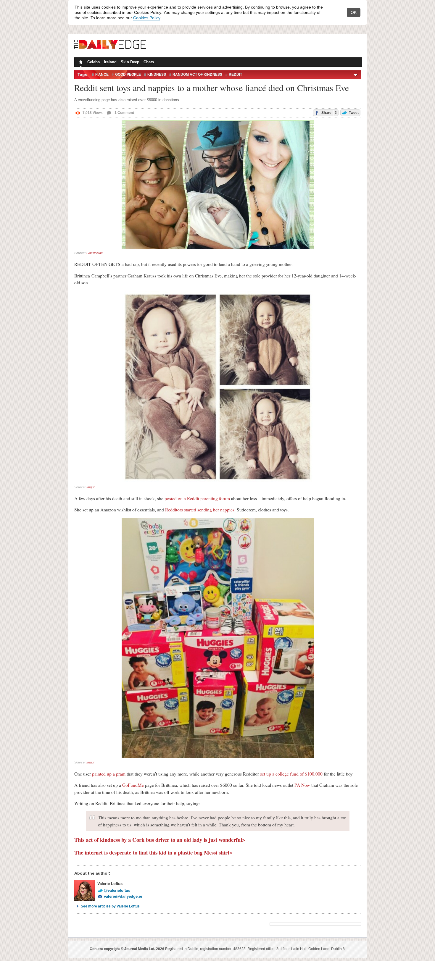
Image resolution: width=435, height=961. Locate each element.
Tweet (353, 113)
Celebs (93, 62)
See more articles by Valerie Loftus (110, 906)
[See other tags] (356, 74)
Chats (149, 62)
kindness (156, 74)
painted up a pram (108, 774)
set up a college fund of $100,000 (291, 774)
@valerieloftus (117, 890)
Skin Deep (130, 62)
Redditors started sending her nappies (199, 510)
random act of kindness (197, 74)
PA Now (302, 785)
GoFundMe (94, 253)
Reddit (235, 74)
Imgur (90, 487)
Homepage (80, 63)
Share (328, 113)
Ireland (110, 62)
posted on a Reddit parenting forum (197, 498)
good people (128, 74)
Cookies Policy (146, 17)
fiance (102, 74)
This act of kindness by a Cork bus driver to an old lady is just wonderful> (159, 840)
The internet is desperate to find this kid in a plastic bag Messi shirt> (153, 852)
